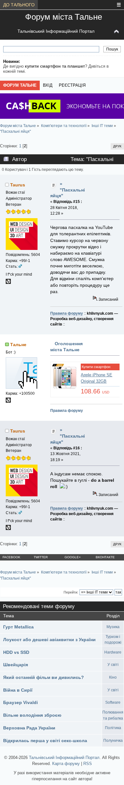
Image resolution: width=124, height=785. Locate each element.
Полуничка (113, 740)
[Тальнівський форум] (8, 401)
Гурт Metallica (18, 626)
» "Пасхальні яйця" (67, 189)
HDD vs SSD (16, 652)
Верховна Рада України (29, 727)
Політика (113, 728)
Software (113, 702)
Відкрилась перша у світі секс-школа (45, 740)
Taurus (17, 184)
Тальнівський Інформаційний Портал (55, 31)
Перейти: (71, 592)
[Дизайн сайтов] (8, 282)
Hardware (112, 652)
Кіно (113, 677)
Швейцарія (15, 664)
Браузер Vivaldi (20, 702)
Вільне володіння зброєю (32, 715)
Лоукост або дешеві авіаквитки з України (49, 639)
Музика (113, 627)
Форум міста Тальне (63, 16)
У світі (113, 664)
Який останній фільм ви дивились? (43, 677)
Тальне (18, 344)
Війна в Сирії (17, 690)
